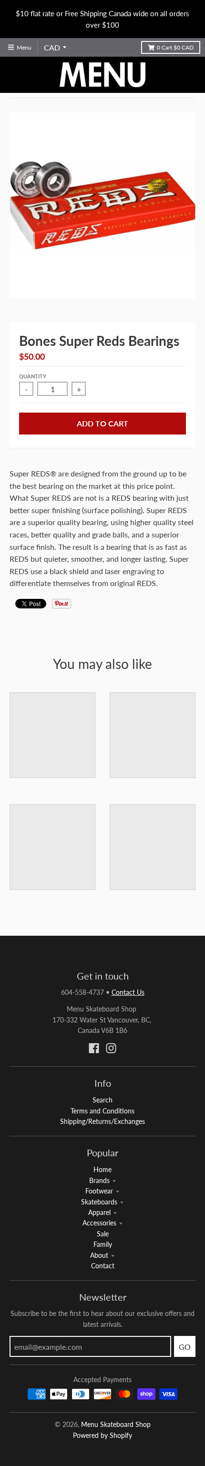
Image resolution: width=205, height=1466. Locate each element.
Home (102, 1169)
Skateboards (99, 1202)
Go (185, 1346)
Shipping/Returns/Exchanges (102, 1121)
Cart (175, 47)
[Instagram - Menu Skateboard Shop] (111, 1048)
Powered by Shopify (102, 1435)
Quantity (32, 376)
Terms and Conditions (102, 1111)
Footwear (99, 1191)
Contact (102, 1266)
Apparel (99, 1212)
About (99, 1255)
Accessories (99, 1223)
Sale (103, 1234)
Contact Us (128, 992)
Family (102, 1244)
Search (102, 1100)
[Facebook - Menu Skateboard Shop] (94, 1048)
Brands (99, 1180)
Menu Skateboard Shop (116, 1424)
